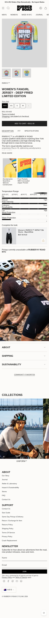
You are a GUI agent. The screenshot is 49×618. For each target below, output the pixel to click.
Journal (4, 479)
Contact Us (6, 499)
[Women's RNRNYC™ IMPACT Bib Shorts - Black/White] (9, 235)
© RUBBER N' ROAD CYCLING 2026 (15, 596)
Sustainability (11, 364)
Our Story (5, 476)
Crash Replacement (9, 540)
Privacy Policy (7, 536)
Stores (4, 491)
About (6, 347)
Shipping (6, 116)
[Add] (43, 240)
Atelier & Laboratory (9, 484)
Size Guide (6, 513)
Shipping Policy (7, 528)
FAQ (3, 495)
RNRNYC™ (6, 83)
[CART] (45, 8)
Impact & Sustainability (10, 487)
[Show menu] (3, 8)
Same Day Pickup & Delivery (12, 517)
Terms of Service (21, 577)
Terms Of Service (8, 533)
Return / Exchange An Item (12, 521)
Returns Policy (7, 525)
